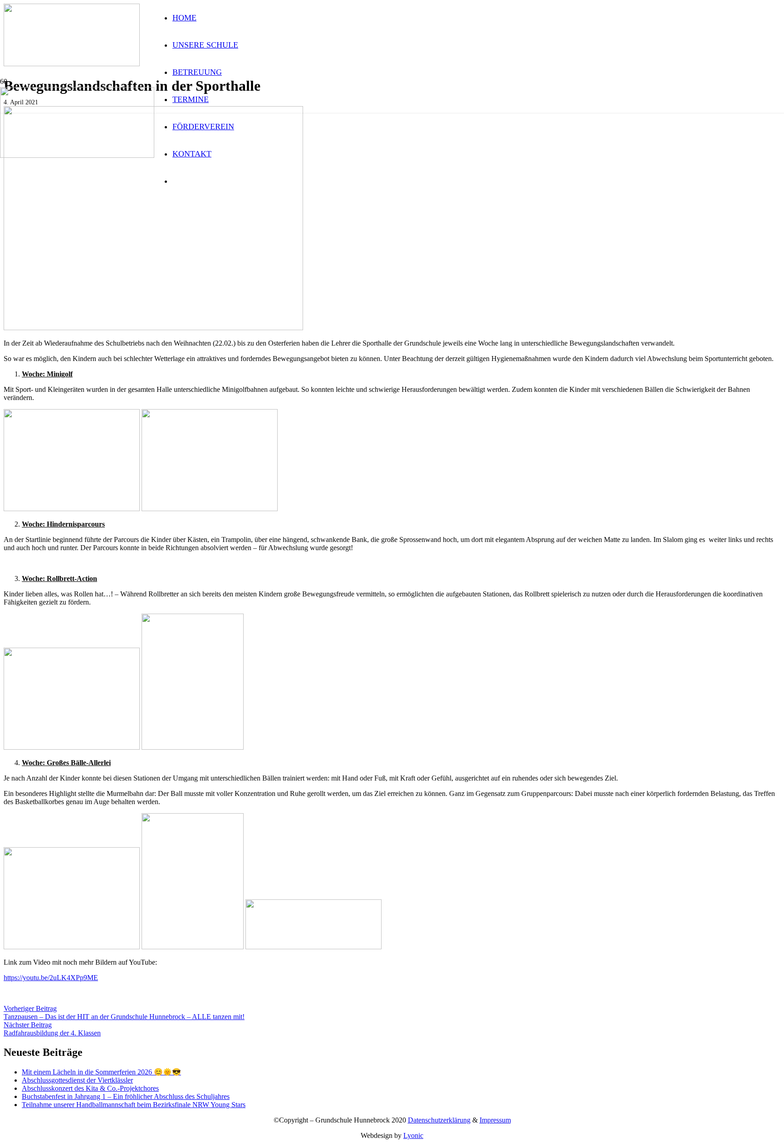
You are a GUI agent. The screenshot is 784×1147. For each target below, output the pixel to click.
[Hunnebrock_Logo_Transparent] (77, 155)
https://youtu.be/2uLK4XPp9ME (51, 977)
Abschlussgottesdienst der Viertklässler (77, 1080)
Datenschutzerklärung (439, 1120)
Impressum (495, 1120)
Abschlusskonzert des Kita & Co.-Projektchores (90, 1088)
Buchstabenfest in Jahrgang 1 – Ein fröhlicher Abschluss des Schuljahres (126, 1096)
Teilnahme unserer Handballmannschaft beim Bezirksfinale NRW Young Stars (133, 1104)
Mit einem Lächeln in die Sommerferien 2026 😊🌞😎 (101, 1072)
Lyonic (413, 1135)
